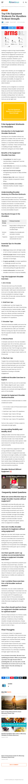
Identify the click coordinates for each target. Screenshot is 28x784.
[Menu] (2, 2)
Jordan (7, 22)
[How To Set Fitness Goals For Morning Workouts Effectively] (14, 747)
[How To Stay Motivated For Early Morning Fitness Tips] (14, 703)
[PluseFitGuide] (14, 2)
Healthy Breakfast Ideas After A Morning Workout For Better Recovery (13, 734)
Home (2, 6)
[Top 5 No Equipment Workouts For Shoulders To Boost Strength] (14, 39)
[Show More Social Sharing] (25, 27)
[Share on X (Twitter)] (12, 27)
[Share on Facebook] (5, 27)
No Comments (21, 22)
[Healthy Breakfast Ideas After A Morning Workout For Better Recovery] (14, 725)
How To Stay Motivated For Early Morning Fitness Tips (11, 712)
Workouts (4, 10)
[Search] (26, 2)
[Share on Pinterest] (19, 27)
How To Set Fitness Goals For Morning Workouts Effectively (12, 756)
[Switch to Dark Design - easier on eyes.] (23, 2)
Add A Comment (14, 764)
